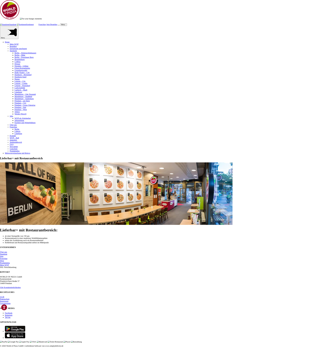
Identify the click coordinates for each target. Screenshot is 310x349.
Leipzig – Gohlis (21, 83)
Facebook (8, 313)
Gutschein (13, 149)
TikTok (7, 317)
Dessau (17, 64)
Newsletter (14, 147)
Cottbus (17, 62)
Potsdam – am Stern (22, 101)
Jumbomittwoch (16, 142)
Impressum (4, 301)
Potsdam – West (21, 110)
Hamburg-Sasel (20, 77)
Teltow (17, 112)
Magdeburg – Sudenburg (24, 99)
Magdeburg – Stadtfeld (23, 96)
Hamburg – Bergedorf (23, 75)
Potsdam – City (20, 103)
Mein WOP (14, 44)
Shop (2, 261)
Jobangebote (19, 120)
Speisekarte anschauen (18, 49)
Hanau (17, 79)
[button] (59, 25)
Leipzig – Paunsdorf (22, 86)
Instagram (8, 315)
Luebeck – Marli (21, 90)
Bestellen (13, 46)
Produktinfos (14, 151)
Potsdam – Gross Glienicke (25, 105)
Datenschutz (4, 299)
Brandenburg (20, 59)
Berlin (17, 129)
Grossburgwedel (21, 70)
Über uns (13, 125)
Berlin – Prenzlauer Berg (24, 57)
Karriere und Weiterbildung (25, 123)
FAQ (12, 144)
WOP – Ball (14, 138)
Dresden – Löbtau (21, 66)
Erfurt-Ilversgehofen (22, 68)
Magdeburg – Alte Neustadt (25, 94)
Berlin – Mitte (20, 55)
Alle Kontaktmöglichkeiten (10, 287)
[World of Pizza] (9, 19)
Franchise (13, 127)
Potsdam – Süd (20, 107)
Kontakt (13, 136)
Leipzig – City (20, 81)
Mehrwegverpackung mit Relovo (17, 153)
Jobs (11, 116)
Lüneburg (18, 92)
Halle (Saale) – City (22, 73)
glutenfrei (13, 140)
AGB (2, 297)
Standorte (13, 51)
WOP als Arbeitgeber (23, 118)
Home (7, 42)
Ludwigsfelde (20, 88)
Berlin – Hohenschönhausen (25, 53)
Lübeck (17, 131)
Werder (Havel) (20, 114)
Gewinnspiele (5, 303)
